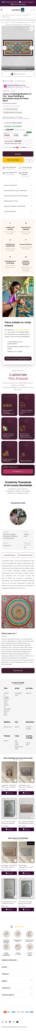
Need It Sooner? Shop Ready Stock (18, 359)
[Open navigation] (4, 9)
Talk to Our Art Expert (13, 160)
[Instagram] (6, 1022)
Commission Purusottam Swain (26, 555)
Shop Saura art (18, 670)
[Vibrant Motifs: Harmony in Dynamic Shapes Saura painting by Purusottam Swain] (9, 888)
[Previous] (4, 48)
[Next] (31, 48)
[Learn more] (16, 81)
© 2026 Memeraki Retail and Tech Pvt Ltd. (14, 1027)
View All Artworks (9, 555)
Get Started (16, 471)
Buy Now (18, 154)
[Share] (31, 160)
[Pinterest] (13, 1022)
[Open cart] (33, 9)
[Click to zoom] (31, 29)
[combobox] (18, 16)
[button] (18, 86)
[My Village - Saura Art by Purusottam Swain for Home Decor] (9, 852)
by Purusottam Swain (10, 103)
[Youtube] (17, 1022)
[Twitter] (10, 1022)
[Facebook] (2, 1022)
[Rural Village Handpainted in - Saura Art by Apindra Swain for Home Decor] (27, 852)
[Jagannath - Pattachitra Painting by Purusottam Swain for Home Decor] (9, 772)
